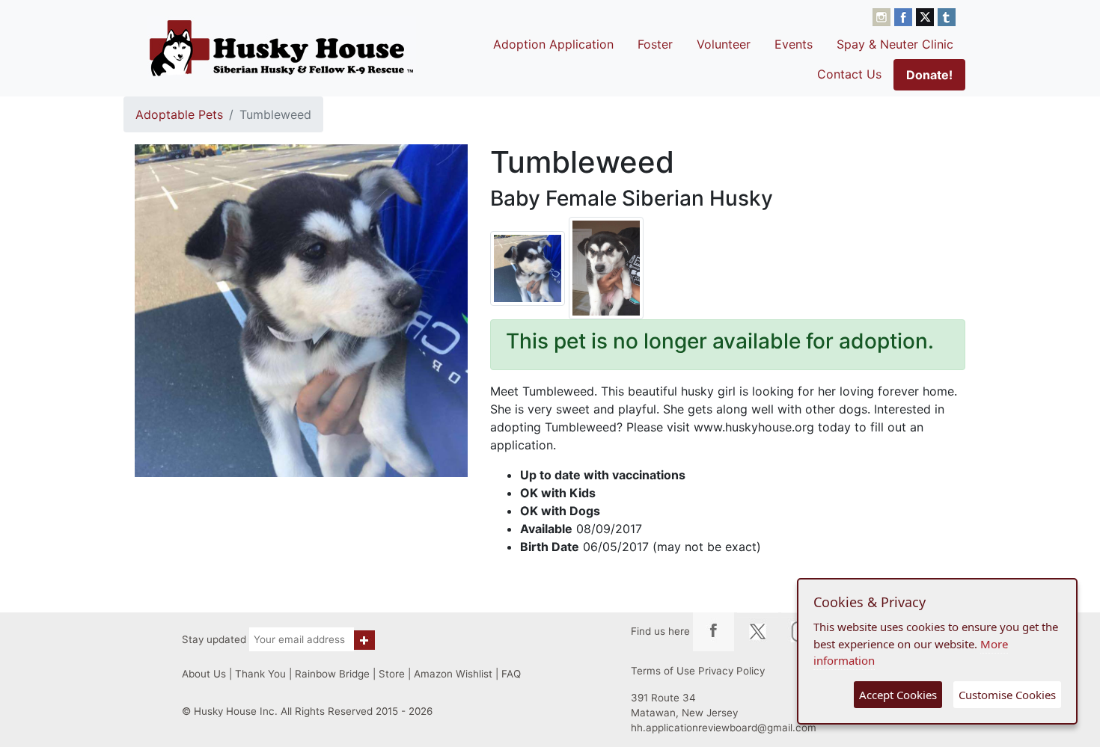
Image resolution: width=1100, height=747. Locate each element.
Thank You (260, 674)
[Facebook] (905, 15)
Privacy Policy (731, 671)
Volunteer (724, 44)
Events (793, 44)
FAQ (511, 674)
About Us (204, 674)
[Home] (281, 47)
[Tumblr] (947, 15)
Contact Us (849, 74)
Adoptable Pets (179, 114)
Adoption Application (553, 44)
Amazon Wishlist (453, 674)
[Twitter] (927, 15)
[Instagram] (883, 15)
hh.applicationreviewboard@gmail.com (723, 728)
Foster (655, 44)
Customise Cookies (1007, 694)
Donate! (929, 74)
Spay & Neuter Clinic (895, 44)
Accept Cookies (898, 694)
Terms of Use (663, 671)
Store (392, 674)
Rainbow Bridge (332, 674)
